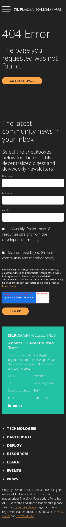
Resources (17, 453)
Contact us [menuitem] (41, 398)
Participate (19, 436)
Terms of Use (25, 516)
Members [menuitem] (40, 376)
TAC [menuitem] (10, 383)
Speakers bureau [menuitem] (19, 390)
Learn (13, 462)
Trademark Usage (24, 507)
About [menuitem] (12, 376)
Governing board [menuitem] (45, 383)
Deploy (14, 445)
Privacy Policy (9, 286)
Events (14, 470)
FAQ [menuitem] (11, 398)
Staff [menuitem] (37, 390)
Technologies (21, 428)
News (12, 478)
